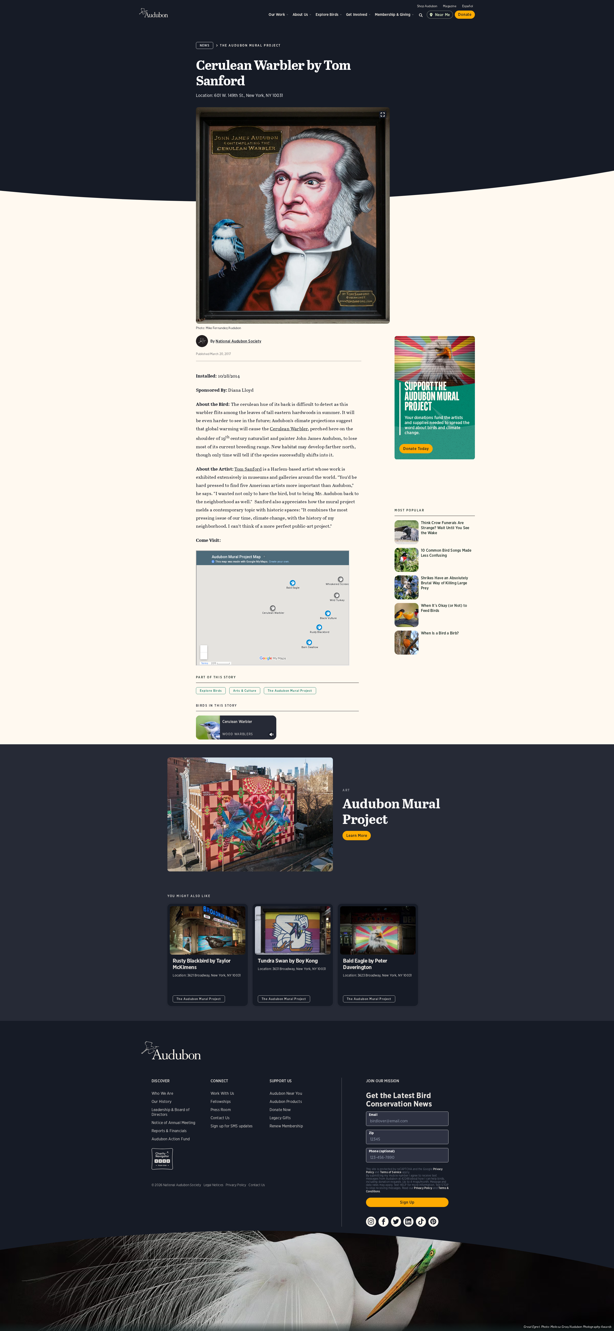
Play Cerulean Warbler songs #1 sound (271, 734)
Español (467, 6)
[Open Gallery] (382, 114)
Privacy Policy (236, 1185)
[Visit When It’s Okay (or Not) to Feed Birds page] (435, 615)
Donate (465, 14)
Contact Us (220, 1118)
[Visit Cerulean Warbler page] (236, 727)
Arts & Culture (244, 690)
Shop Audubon (427, 6)
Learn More (356, 835)
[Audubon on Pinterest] (433, 1222)
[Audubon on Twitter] (396, 1222)
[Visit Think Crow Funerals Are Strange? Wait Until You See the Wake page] (435, 532)
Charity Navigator (162, 1159)
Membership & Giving (392, 14)
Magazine (449, 6)
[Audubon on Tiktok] (421, 1222)
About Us (300, 14)
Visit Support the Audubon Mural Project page (435, 397)
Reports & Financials (169, 1131)
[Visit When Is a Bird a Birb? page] (430, 643)
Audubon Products (286, 1101)
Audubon (153, 12)
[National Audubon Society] (202, 341)
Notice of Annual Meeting (173, 1122)
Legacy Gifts (280, 1118)
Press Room (221, 1109)
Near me (442, 14)
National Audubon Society (238, 341)
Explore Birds (327, 14)
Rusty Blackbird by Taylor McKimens (207, 955)
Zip (371, 1133)
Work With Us (222, 1093)
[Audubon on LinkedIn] (408, 1222)
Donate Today (416, 449)
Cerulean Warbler (289, 428)
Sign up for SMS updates (232, 1126)
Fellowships (221, 1101)
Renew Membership (286, 1126)
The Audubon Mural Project (250, 45)
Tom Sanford (248, 469)
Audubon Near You (286, 1093)
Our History (161, 1101)
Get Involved (356, 14)
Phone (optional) (382, 1151)
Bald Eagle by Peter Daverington (378, 955)
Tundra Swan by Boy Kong (293, 955)
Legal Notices (213, 1185)
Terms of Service (390, 1172)
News (205, 45)
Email (373, 1114)
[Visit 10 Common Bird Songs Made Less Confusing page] (435, 560)
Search (421, 15)
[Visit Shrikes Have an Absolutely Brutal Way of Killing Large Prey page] (435, 587)
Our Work (277, 14)
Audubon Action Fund (171, 1139)
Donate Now (280, 1109)
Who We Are (162, 1093)
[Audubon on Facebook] (383, 1222)
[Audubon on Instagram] (371, 1222)
